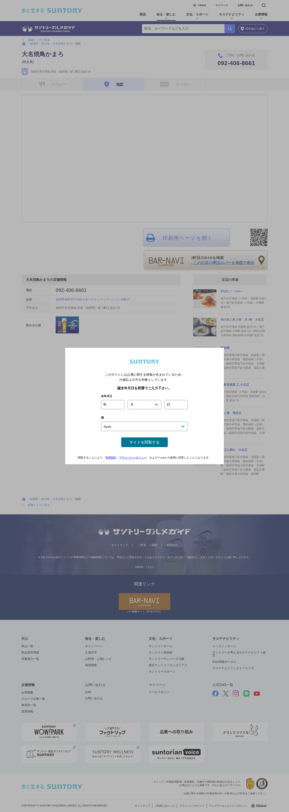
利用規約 (110, 457)
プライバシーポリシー (133, 457)
